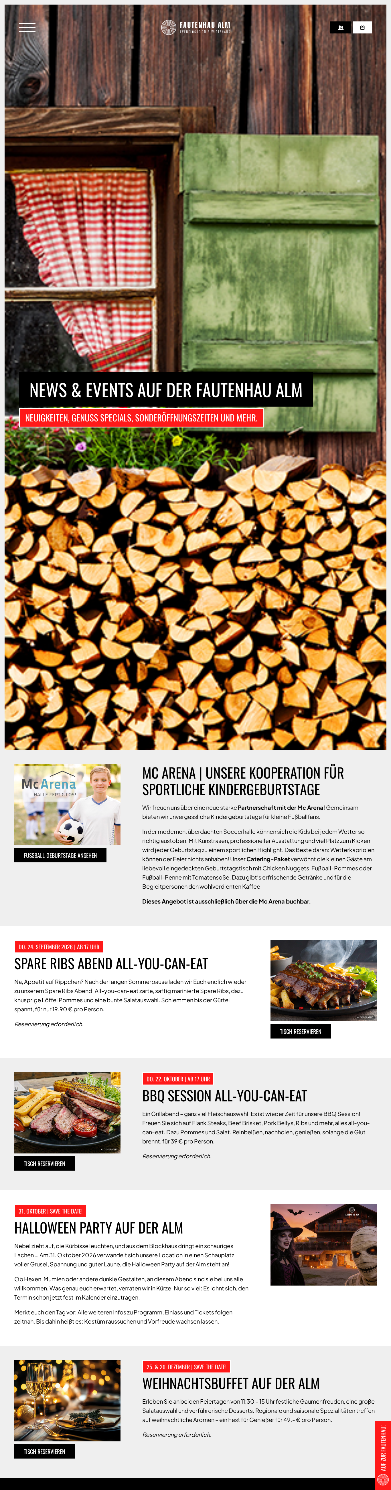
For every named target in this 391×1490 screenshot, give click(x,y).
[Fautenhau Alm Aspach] (195, 27)
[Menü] (27, 27)
